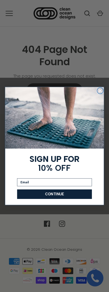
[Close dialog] (100, 90)
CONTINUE (54, 194)
